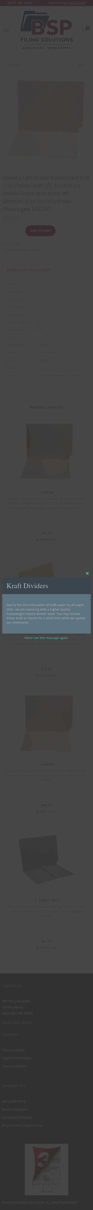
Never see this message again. (46, 638)
